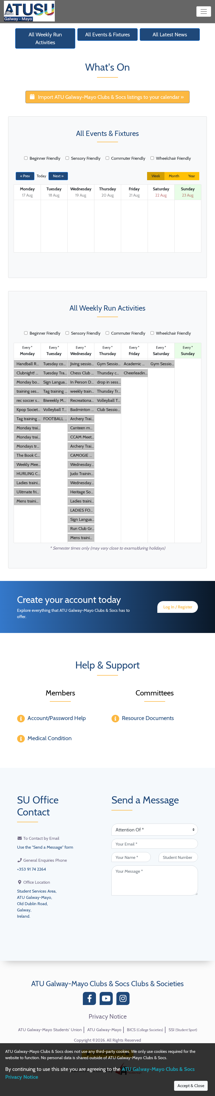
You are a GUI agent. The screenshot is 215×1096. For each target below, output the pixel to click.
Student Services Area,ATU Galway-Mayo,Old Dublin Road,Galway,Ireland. (36, 904)
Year (191, 176)
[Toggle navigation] (203, 11)
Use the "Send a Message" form (45, 847)
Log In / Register (177, 606)
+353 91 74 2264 (31, 869)
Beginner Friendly (45, 158)
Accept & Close (191, 1085)
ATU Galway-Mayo (104, 1029)
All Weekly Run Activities (45, 38)
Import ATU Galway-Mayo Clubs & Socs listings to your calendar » (111, 97)
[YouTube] (107, 999)
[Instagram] (124, 999)
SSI (183, 1029)
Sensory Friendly (85, 158)
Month (174, 176)
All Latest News (170, 34)
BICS (145, 1029)
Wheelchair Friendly (173, 158)
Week (156, 176)
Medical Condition (50, 738)
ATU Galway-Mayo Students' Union (50, 1029)
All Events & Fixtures (107, 34)
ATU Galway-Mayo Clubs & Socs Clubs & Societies (107, 983)
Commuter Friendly (128, 158)
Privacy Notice (108, 1016)
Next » (58, 176)
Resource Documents (148, 718)
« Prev (25, 176)
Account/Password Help (57, 718)
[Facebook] (91, 999)
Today (41, 176)
